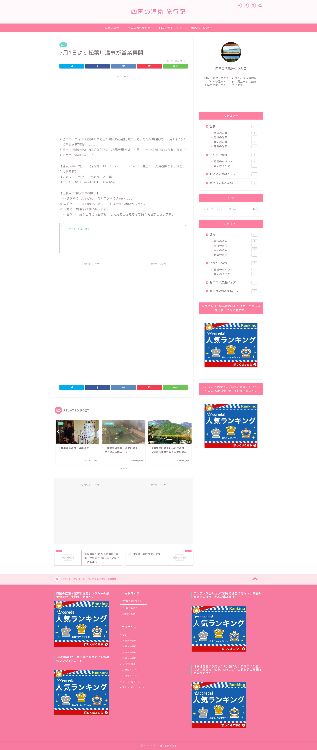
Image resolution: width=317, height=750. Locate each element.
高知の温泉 (234, 142)
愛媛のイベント (234, 161)
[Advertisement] (123, 105)
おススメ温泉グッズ (232, 174)
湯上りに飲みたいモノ (232, 183)
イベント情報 (232, 155)
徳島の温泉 (234, 146)
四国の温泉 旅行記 (158, 11)
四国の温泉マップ (170, 28)
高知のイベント (234, 165)
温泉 (63, 44)
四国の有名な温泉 (139, 28)
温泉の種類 (112, 28)
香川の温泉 (234, 137)
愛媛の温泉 (234, 133)
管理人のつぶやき (201, 28)
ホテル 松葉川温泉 (79, 229)
